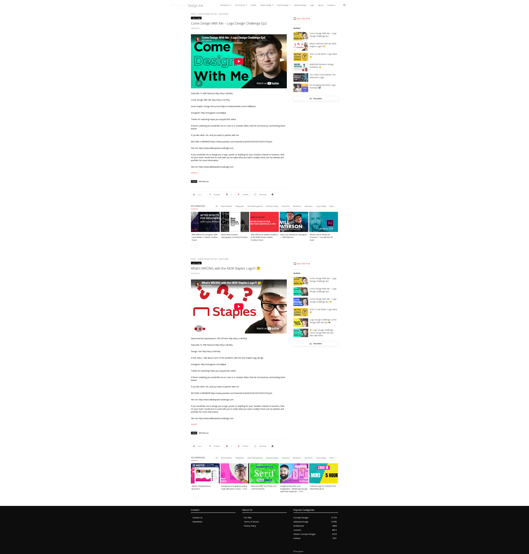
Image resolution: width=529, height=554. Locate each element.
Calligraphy (239, 206)
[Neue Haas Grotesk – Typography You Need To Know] (235, 222)
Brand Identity (226, 206)
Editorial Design (272, 206)
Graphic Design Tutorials (207, 14)
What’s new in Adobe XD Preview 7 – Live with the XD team (321, 237)
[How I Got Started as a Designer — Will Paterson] (294, 222)
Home (193, 14)
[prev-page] (192, 246)
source (194, 172)
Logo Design (223, 14)
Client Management (255, 206)
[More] (272, 194)
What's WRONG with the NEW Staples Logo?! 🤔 (323, 45)
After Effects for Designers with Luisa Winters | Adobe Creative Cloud (205, 237)
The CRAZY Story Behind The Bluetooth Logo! (323, 76)
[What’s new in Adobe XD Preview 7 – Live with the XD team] (323, 222)
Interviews (309, 206)
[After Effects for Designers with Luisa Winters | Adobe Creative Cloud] (205, 222)
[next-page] (197, 246)
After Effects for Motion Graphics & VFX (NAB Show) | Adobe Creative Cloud (264, 237)
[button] (344, 5)
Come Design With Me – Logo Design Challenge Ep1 (323, 34)
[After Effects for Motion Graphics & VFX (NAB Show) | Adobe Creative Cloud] (264, 222)
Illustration (297, 206)
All (217, 206)
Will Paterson (204, 181)
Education (286, 206)
